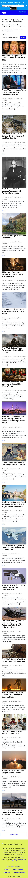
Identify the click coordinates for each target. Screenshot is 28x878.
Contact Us (6, 869)
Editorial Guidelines (18, 869)
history (3, 112)
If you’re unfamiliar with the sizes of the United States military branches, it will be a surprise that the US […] (13, 560)
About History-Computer (13, 866)
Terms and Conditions (19, 872)
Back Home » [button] (14, 834)
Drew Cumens (22, 142)
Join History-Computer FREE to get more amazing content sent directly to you (12, 3)
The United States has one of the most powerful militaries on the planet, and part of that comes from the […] (14, 825)
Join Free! (13, 8)
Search (4, 34)
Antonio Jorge (22, 64)
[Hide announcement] (26, 5)
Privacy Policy (6, 872)
